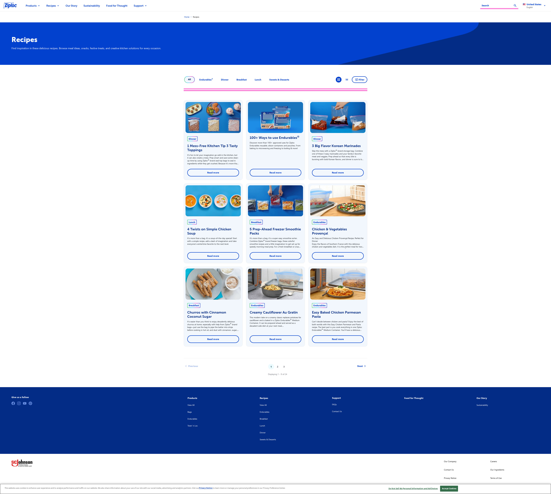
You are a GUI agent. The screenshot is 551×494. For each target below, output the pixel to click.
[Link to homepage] (11, 5)
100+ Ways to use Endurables (274, 138)
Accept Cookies (449, 488)
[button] (534, 5)
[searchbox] (497, 5)
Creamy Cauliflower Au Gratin (274, 312)
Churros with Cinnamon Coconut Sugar (206, 314)
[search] (515, 5)
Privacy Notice (206, 488)
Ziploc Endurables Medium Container (337, 328)
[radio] (339, 79)
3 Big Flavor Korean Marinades (336, 146)
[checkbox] (206, 79)
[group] (343, 79)
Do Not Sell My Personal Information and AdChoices (413, 488)
